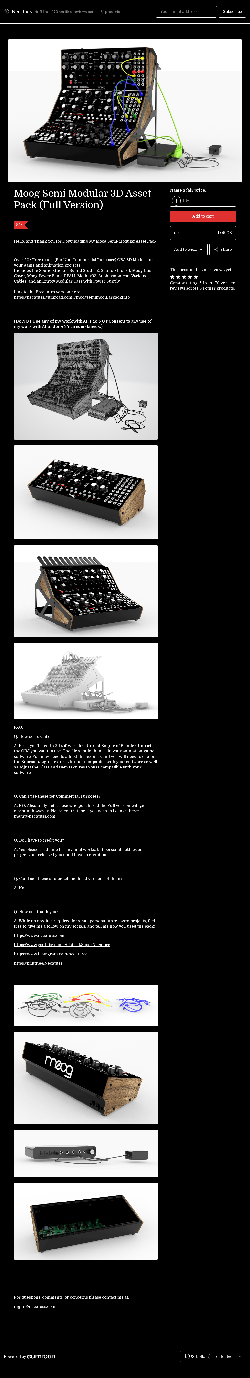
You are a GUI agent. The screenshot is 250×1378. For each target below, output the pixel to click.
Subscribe (232, 11)
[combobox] (189, 249)
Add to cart (203, 216)
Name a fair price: (188, 190)
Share (226, 249)
